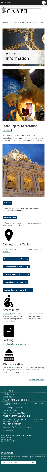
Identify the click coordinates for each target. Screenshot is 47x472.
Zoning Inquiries (9, 397)
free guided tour (14, 367)
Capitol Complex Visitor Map (16, 267)
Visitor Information (36, 22)
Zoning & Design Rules (11, 410)
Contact (8, 390)
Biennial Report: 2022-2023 (13, 407)
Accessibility (7, 314)
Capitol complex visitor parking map (16, 344)
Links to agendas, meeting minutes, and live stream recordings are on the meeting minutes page (23, 420)
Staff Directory (8, 394)
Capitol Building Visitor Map (17, 274)
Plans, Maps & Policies (16, 399)
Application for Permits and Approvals (18, 427)
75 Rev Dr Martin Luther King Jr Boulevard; (18, 249)
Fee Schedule (8, 430)
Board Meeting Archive (16, 416)
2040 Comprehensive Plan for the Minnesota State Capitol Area (23, 404)
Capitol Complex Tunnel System (17, 290)
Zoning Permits (12, 424)
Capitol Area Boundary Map (14, 413)
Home (5, 22)
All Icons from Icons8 (36, 379)
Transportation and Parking (16, 259)
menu (6, 2)
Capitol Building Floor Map (15, 282)
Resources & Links (18, 22)
